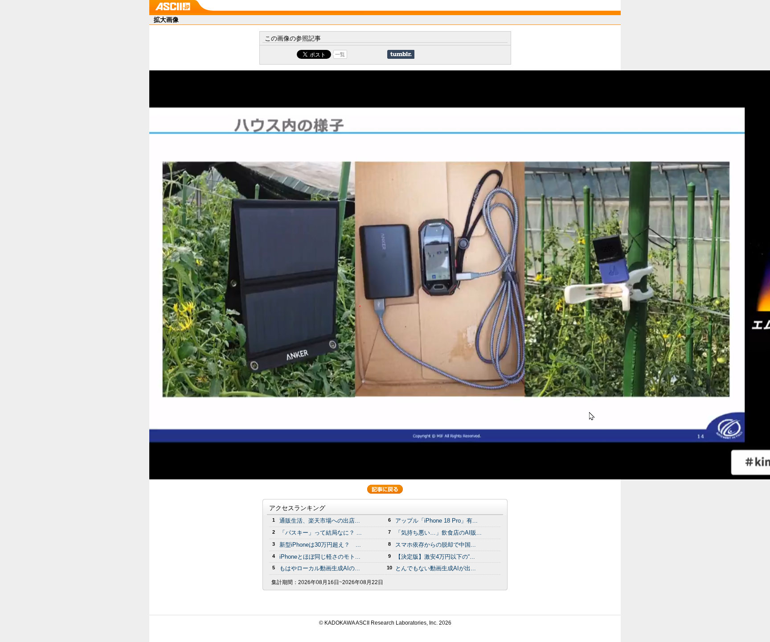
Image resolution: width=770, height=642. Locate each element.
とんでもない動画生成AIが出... (435, 568)
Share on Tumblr (400, 54)
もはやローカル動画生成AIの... (319, 568)
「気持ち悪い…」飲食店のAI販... (438, 532)
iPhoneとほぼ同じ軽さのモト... (319, 556)
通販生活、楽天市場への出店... (319, 520)
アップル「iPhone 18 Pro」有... (436, 520)
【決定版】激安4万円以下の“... (435, 556)
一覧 (340, 54)
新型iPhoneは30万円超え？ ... (320, 544)
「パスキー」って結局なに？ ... (320, 532)
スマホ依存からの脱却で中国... (435, 544)
